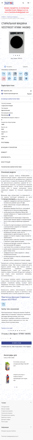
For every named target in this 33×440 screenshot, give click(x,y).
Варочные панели (6, 417)
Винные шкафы (5, 409)
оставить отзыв (16, 343)
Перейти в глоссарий (6, 328)
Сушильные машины (6, 413)
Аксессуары (4, 421)
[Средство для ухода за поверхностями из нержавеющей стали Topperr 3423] (7, 379)
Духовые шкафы (5, 419)
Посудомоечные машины (8, 415)
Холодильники (5, 406)
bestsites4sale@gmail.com (19, 12)
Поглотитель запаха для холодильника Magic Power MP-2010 (21, 363)
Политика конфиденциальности (9, 436)
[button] (13, 55)
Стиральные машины (7, 411)
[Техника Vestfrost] (8, 3)
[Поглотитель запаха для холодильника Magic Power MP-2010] (7, 366)
